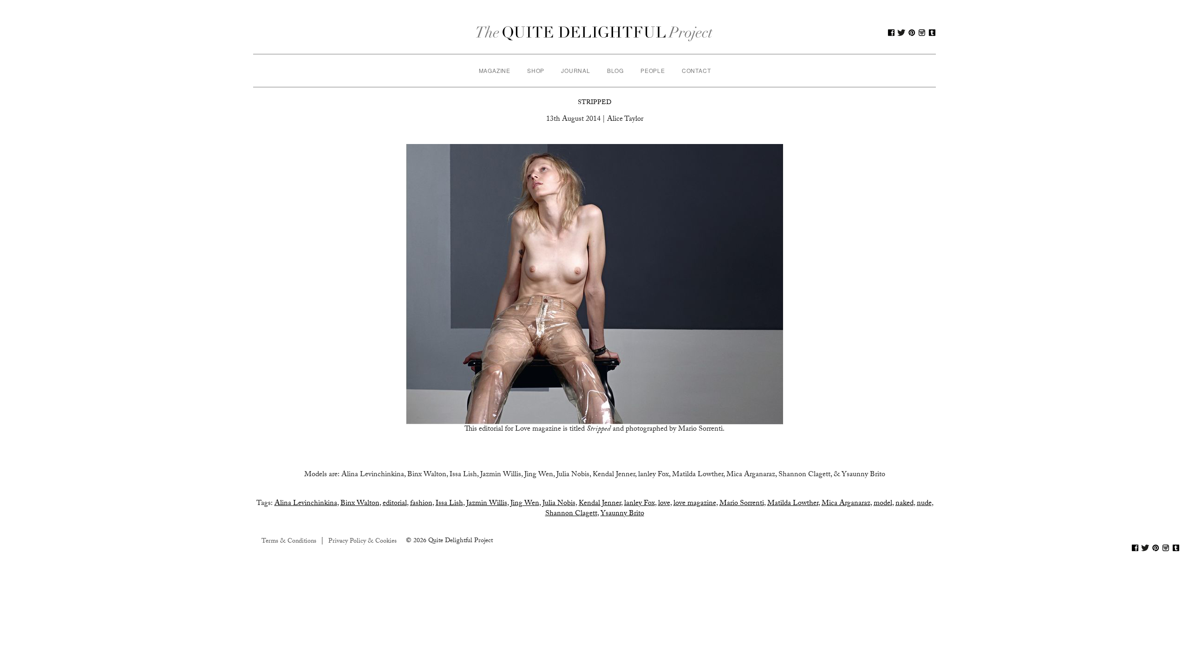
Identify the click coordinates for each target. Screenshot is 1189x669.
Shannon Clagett (571, 514)
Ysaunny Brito (622, 514)
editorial (395, 504)
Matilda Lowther (792, 504)
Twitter (901, 32)
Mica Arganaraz (846, 504)
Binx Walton (359, 504)
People (652, 70)
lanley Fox (639, 504)
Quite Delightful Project (594, 32)
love (664, 504)
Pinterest (912, 32)
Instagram (922, 32)
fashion (421, 504)
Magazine (494, 70)
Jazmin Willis (486, 504)
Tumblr (932, 32)
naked (904, 504)
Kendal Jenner (600, 504)
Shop (535, 70)
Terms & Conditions (288, 541)
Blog (615, 70)
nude (924, 504)
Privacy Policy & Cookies (362, 541)
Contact (696, 70)
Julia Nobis (558, 504)
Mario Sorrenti (741, 504)
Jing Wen (524, 504)
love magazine (694, 504)
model (883, 504)
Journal (575, 70)
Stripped (594, 103)
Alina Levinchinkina (305, 504)
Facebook (891, 32)
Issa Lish (449, 504)
